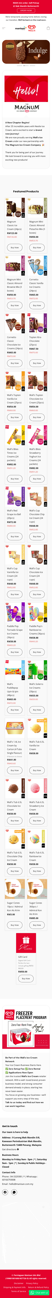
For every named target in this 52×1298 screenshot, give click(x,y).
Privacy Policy (32, 1283)
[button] (26, 11)
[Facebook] (5, 1192)
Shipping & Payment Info (14, 1287)
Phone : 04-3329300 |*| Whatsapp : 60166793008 (20, 1178)
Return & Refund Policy (38, 1287)
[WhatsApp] (14, 1192)
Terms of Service (18, 1291)
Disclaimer (18, 1283)
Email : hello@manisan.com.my (17, 1184)
